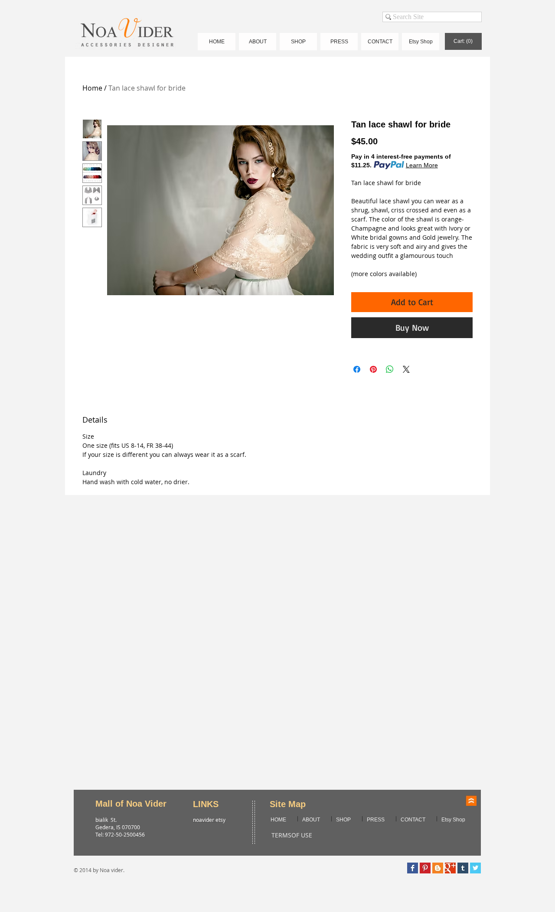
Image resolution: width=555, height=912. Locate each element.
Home (92, 88)
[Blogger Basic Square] (437, 868)
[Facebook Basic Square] (412, 868)
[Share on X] (406, 369)
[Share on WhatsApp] (390, 369)
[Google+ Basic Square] (450, 868)
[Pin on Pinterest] (373, 369)
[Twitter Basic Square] (475, 868)
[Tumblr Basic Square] (462, 868)
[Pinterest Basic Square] (425, 868)
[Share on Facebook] (357, 369)
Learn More (422, 165)
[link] (463, 41)
